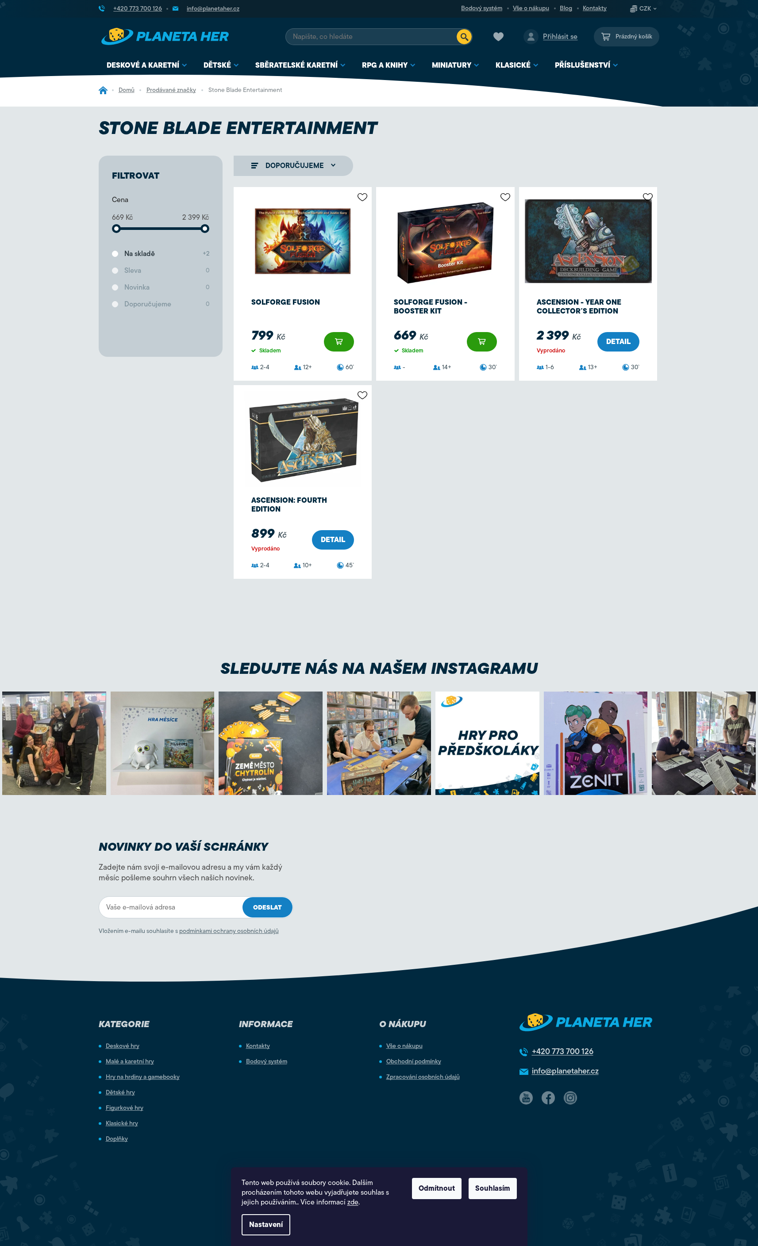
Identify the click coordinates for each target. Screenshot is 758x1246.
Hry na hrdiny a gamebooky (143, 1077)
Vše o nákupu (531, 8)
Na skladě (166, 254)
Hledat (464, 36)
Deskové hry (122, 1046)
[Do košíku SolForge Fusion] (339, 342)
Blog (566, 8)
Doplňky (117, 1139)
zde (352, 1202)
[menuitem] (147, 65)
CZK (645, 8)
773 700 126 (562, 1051)
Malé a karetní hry (130, 1061)
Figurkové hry (124, 1108)
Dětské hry (120, 1092)
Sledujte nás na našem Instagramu (379, 668)
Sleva (166, 270)
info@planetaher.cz (565, 1071)
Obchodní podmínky (413, 1061)
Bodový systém (481, 8)
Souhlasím (492, 1188)
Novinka (166, 287)
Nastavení (266, 1225)
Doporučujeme (166, 304)
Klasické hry (122, 1123)
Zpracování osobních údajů (423, 1077)
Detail (618, 342)
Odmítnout (437, 1188)
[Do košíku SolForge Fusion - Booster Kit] (482, 342)
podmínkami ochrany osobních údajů (229, 931)
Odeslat (267, 907)
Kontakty (595, 8)
